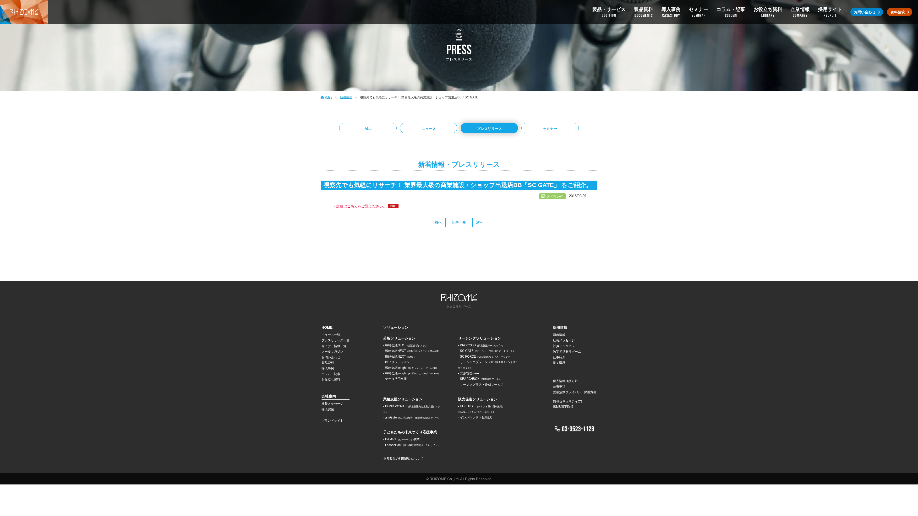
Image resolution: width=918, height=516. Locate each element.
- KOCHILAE (481, 406)
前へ (438, 222)
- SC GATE (486, 351)
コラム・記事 (331, 374)
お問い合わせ (331, 357)
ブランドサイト (332, 420)
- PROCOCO (481, 345)
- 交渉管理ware (468, 373)
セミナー (550, 129)
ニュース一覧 (331, 335)
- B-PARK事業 (401, 439)
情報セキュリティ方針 (568, 401)
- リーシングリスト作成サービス (480, 384)
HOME (326, 97)
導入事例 (328, 368)
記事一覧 (459, 222)
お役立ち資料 (331, 379)
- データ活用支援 (395, 379)
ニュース (428, 129)
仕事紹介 (559, 357)
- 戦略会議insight (410, 368)
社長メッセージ (332, 403)
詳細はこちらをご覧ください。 (361, 206)
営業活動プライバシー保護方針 (574, 392)
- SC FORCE (485, 356)
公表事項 (559, 386)
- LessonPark (411, 445)
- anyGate (412, 417)
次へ (479, 222)
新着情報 (346, 97)
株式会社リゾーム (24, 12)
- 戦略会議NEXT (406, 345)
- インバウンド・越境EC (475, 417)
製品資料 (328, 363)
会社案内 (329, 396)
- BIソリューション (396, 362)
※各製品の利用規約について (403, 458)
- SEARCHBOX (479, 379)
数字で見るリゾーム (567, 351)
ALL (368, 129)
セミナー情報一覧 (334, 346)
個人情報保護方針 (565, 381)
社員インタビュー (565, 346)
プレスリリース (489, 129)
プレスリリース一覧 (336, 340)
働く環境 (559, 363)
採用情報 (560, 327)
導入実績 (328, 409)
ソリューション (395, 327)
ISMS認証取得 (563, 406)
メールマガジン (332, 351)
